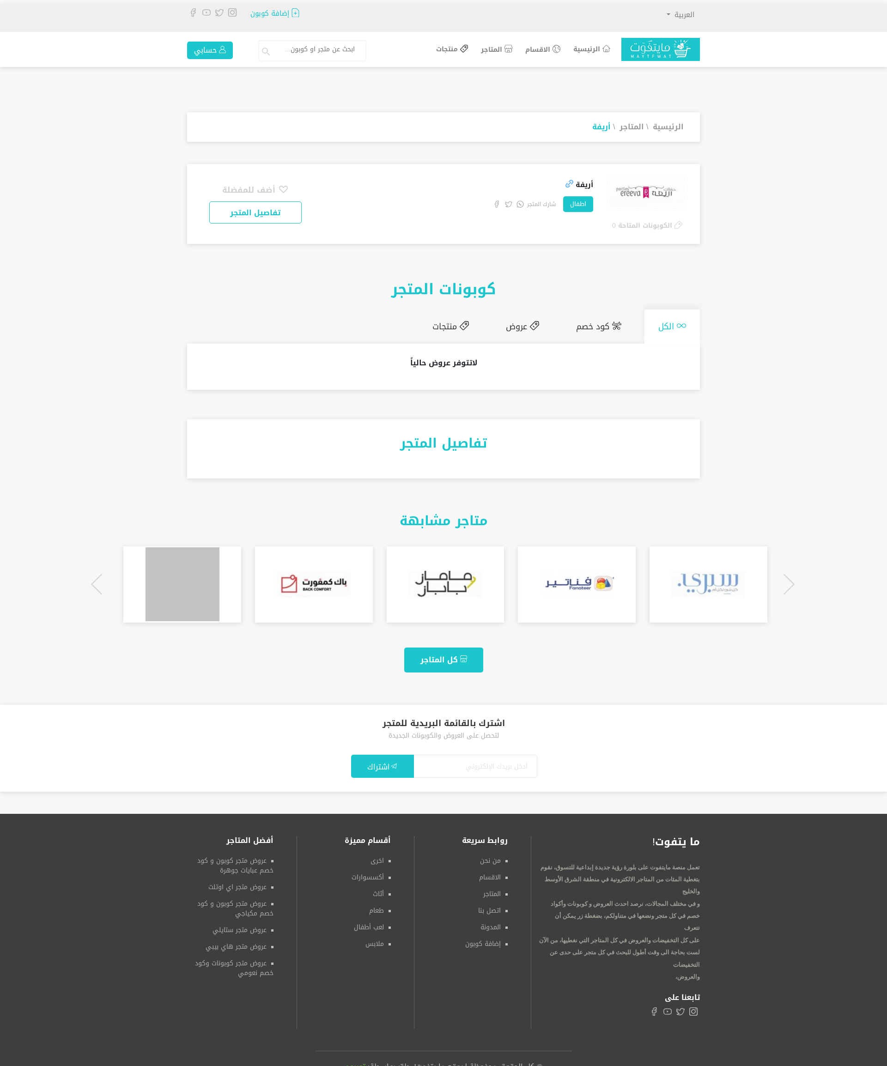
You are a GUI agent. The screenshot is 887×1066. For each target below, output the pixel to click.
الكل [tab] (672, 325)
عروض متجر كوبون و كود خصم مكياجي (235, 905)
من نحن (490, 857)
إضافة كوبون (271, 13)
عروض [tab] (541, 325)
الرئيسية (587, 49)
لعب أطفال (369, 923)
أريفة (601, 127)
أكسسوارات (368, 873)
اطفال (578, 204)
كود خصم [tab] (608, 325)
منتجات (448, 49)
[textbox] (316, 49)
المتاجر (492, 49)
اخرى (377, 857)
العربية (683, 14)
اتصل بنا (489, 907)
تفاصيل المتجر (255, 213)
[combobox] (320, 50)
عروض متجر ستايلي (240, 926)
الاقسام (539, 49)
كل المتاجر (440, 656)
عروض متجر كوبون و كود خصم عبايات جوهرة (235, 862)
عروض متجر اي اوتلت (237, 883)
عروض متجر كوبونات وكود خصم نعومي (234, 964)
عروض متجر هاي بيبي (236, 943)
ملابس (374, 940)
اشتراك (378, 763)
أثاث (378, 890)
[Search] (267, 50)
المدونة (490, 923)
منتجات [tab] (478, 325)
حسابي (206, 50)
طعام (376, 907)
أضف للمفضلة (250, 189)
